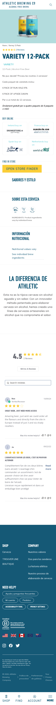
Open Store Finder (22, 169)
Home (4, 45)
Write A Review (28, 368)
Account (35, 700)
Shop (6, 700)
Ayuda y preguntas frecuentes (20, 593)
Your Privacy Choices (48, 677)
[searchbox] (28, 382)
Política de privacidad (24, 677)
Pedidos (27, 600)
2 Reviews (20, 49)
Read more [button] (48, 467)
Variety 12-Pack (15, 45)
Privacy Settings (37, 606)
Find (19, 700)
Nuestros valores (37, 552)
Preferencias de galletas (37, 677)
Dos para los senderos (40, 559)
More (50, 700)
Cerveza (6, 552)
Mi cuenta (10, 600)
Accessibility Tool (14, 606)
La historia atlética (37, 566)
